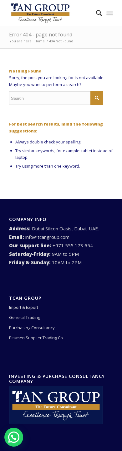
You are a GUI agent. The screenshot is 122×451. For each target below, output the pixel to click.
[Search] (96, 12)
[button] (13, 437)
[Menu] (109, 12)
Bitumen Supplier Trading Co (36, 338)
